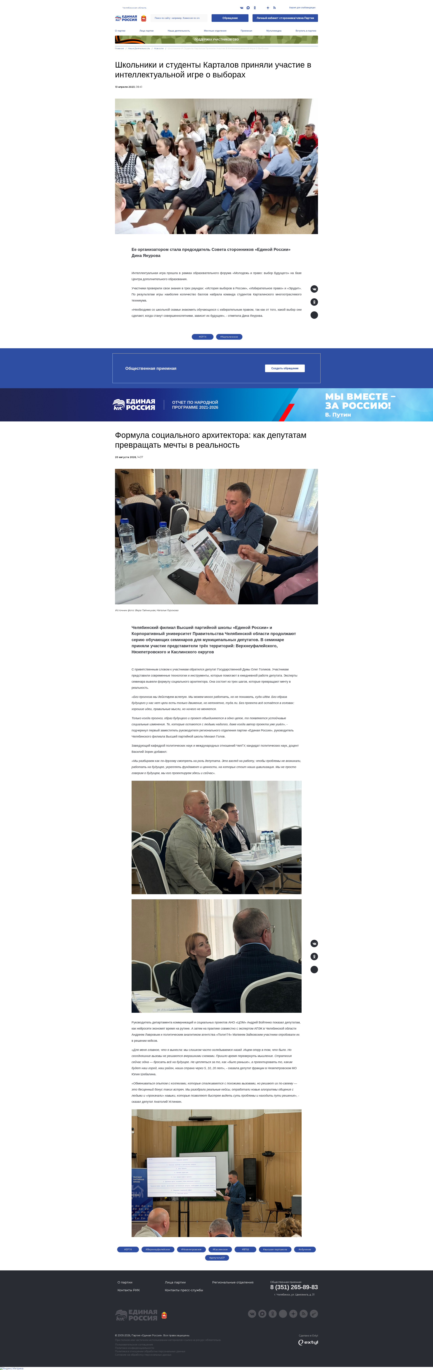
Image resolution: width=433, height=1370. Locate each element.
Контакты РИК (129, 1290)
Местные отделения (215, 30)
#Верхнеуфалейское (158, 1249)
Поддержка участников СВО (217, 39)
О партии (120, 30)
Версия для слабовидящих (302, 7)
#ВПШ (245, 1249)
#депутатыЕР (217, 1257)
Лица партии (147, 30)
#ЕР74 (202, 336)
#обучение (305, 1249)
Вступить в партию (306, 30)
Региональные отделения (233, 1282)
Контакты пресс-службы (184, 1290)
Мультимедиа (273, 30)
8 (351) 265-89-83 (294, 1287)
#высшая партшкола (275, 1249)
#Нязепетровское (191, 1249)
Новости (159, 48)
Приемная (246, 30)
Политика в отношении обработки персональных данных (150, 1351)
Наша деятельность (179, 30)
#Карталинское (229, 336)
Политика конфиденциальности (134, 1348)
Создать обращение (285, 368)
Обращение (230, 18)
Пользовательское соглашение (134, 1344)
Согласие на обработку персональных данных (143, 1354)
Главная (119, 48)
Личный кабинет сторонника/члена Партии (285, 18)
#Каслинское (220, 1249)
